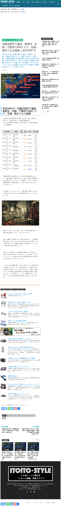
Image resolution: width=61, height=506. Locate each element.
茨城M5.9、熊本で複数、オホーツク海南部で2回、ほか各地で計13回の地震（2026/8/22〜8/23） (7, 455)
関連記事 (5, 440)
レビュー (23, 2)
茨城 (26, 415)
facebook (5, 5)
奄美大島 (32, 415)
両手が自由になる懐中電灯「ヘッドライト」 (20, 339)
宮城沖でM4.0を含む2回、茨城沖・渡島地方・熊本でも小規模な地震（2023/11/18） (50, 52)
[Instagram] (30, 492)
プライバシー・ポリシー (38, 502)
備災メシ (28, 2)
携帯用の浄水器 (12, 376)
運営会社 (54, 502)
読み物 (33, 2)
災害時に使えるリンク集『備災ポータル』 (11, 11)
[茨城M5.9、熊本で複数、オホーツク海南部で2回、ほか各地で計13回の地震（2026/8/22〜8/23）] (7, 446)
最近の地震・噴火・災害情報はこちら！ (11, 9)
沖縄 (13, 415)
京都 (4, 418)
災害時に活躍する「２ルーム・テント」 (19, 393)
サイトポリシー (29, 502)
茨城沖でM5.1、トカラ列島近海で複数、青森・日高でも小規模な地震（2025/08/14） (50, 73)
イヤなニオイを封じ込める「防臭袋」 (18, 311)
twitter (11, 5)
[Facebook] (27, 492)
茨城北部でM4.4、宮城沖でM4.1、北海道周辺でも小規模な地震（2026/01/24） (50, 65)
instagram (52, 2)
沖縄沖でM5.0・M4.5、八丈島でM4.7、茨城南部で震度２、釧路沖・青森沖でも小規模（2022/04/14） (30, 431)
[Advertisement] (30, 24)
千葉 (8, 415)
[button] (58, 4)
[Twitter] (34, 492)
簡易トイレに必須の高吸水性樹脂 (17, 321)
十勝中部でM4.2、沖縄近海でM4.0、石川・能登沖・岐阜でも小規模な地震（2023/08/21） (50, 106)
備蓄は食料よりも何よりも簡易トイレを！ (19, 302)
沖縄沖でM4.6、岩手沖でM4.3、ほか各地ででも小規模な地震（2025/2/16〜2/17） (50, 98)
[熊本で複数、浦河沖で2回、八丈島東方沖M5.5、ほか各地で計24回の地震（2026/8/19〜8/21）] (20, 446)
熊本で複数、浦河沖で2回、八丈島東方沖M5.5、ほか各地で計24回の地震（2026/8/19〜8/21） (20, 455)
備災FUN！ (6, 40)
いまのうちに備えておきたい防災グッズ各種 (20, 294)
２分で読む (13, 40)
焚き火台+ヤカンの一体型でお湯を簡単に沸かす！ (21, 347)
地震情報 (18, 2)
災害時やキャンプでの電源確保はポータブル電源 (21, 358)
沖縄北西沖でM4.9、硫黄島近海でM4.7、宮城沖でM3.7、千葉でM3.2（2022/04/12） (10, 430)
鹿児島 (22, 415)
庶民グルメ (45, 2)
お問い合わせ (17, 5)
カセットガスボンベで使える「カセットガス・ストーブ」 (23, 384)
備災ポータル (38, 2)
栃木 (17, 415)
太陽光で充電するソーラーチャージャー (19, 366)
